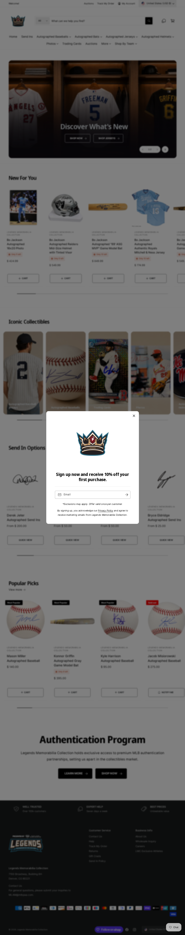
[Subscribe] (126, 495)
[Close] (133, 415)
